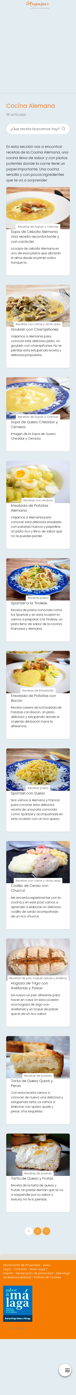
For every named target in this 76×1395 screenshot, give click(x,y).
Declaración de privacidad (34, 1273)
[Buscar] (62, 127)
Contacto (20, 1269)
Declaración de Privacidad (21, 1265)
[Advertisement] (38, 52)
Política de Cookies (47, 1277)
